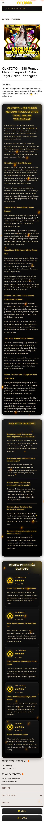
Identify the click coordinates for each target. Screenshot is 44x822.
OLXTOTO (5, 19)
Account (6, 803)
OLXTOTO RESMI (9, 795)
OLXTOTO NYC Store (14, 761)
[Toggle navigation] (3, 3)
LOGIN (23, 811)
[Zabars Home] (24, 3)
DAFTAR (23, 818)
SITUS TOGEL (15, 19)
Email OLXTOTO (11, 774)
